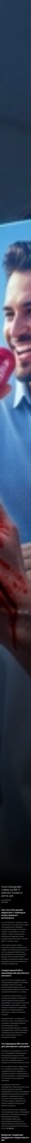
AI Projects (10, 1128)
